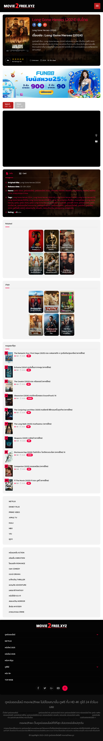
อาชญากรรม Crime (20, 193)
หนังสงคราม (77, 190)
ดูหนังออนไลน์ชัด (57, 205)
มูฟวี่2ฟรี (16, 208)
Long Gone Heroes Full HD (66, 197)
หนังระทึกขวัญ (48, 208)
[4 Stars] (20, 59)
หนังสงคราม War (72, 41)
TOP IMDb (9, 679)
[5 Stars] (23, 59)
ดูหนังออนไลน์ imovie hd (26, 205)
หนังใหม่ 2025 (10, 647)
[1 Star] (13, 59)
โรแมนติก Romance (17, 563)
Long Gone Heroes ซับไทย (18, 200)
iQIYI (11, 539)
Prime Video (14, 512)
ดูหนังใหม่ (81, 205)
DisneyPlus (56, 717)
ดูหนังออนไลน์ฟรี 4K (40, 717)
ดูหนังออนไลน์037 (43, 205)
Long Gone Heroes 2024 (22, 197)
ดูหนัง (16, 202)
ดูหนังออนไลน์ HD (86, 715)
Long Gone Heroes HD (86, 197)
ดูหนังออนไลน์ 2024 (42, 190)
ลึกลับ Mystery (15, 606)
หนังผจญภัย (30, 208)
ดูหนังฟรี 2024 (72, 202)
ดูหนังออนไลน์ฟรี (71, 205)
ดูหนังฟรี (62, 202)
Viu (10, 533)
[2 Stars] (15, 59)
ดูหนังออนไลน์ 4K (32, 712)
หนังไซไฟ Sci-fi (15, 595)
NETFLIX (12, 501)
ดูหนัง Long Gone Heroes (39, 202)
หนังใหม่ (86, 190)
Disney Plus (14, 506)
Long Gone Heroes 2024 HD (44, 197)
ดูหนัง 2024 (18, 190)
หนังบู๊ (22, 208)
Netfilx (49, 717)
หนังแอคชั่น (69, 208)
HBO (11, 528)
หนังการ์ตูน (9, 660)
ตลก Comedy (14, 568)
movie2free (79, 200)
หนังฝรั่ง (68, 190)
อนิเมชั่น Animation (17, 558)
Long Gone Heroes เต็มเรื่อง (63, 200)
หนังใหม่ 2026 (10, 654)
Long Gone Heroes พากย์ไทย (40, 200)
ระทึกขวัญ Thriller (58, 190)
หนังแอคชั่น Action (16, 552)
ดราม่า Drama (15, 574)
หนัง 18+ (8, 673)
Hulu (11, 523)
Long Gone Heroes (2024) (54, 41)
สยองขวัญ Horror (17, 601)
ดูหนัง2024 (54, 202)
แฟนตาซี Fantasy (16, 590)
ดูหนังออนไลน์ (29, 190)
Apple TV (13, 517)
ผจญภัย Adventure (17, 585)
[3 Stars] (18, 59)
